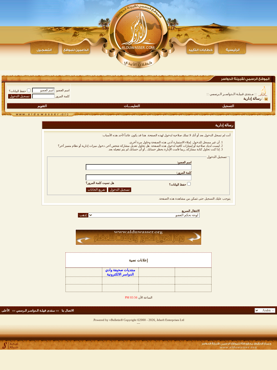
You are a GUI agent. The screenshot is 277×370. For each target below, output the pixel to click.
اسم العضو (63, 90)
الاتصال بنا (68, 310)
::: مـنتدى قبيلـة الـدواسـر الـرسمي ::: (231, 94)
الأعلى (5, 310)
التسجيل (228, 106)
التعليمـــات (132, 106)
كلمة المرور (62, 96)
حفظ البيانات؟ (17, 91)
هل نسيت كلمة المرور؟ (100, 182)
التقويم (42, 106)
